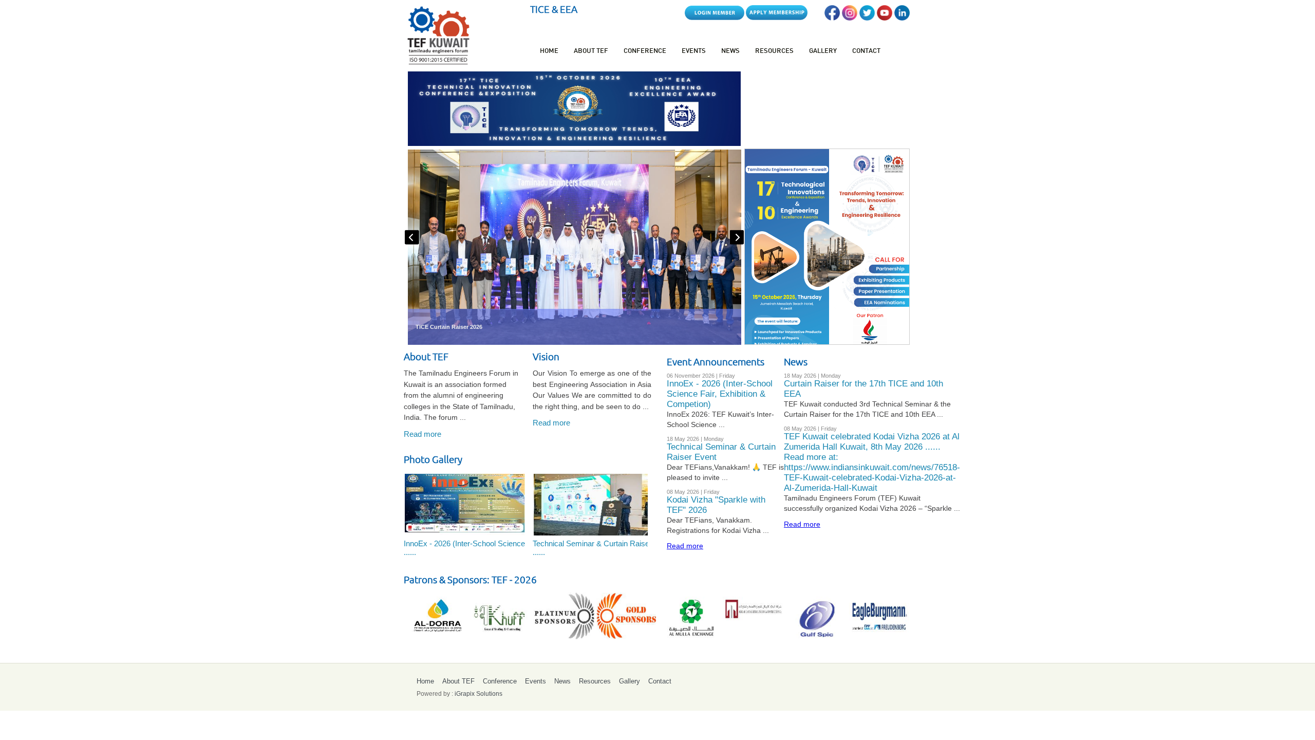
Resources (774, 51)
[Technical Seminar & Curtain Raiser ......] (593, 503)
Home (549, 51)
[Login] (714, 18)
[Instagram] (849, 17)
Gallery (823, 51)
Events (694, 51)
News (730, 51)
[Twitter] (867, 17)
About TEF (591, 51)
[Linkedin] (902, 17)
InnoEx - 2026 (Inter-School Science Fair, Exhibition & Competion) (720, 394)
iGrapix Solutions (478, 693)
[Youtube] (884, 17)
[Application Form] (776, 18)
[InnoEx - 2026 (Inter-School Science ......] (464, 503)
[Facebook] (832, 17)
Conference (645, 51)
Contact (866, 51)
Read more (422, 434)
